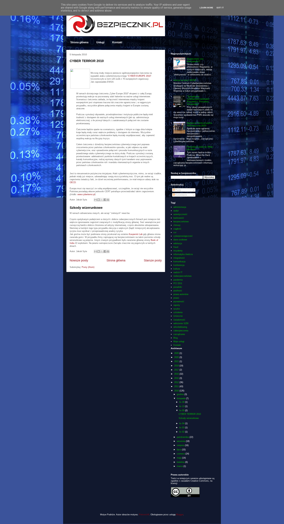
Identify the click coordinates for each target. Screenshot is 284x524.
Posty (178, 190)
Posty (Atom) (88, 267)
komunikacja (179, 261)
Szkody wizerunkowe (86, 207)
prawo (176, 298)
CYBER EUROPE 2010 (139, 76)
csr (174, 232)
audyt (176, 210)
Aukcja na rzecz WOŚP (184, 80)
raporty (176, 305)
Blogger (179, 514)
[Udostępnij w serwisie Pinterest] (108, 199)
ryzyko (176, 308)
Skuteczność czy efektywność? (195, 60)
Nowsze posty (79, 260)
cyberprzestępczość (183, 236)
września (181, 441)
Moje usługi (178, 341)
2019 (176, 365)
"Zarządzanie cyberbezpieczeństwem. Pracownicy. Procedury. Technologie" (198, 100)
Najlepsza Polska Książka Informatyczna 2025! (199, 124)
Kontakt (117, 42)
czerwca (181, 453)
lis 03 (182, 427)
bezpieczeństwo (181, 221)
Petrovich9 (144, 514)
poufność (177, 290)
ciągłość (177, 229)
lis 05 (182, 410)
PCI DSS (177, 283)
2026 (176, 353)
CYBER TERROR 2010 (87, 61)
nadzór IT (177, 272)
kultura (176, 269)
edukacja (177, 243)
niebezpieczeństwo (182, 276)
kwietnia (181, 462)
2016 (176, 374)
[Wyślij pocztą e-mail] (95, 199)
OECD (73, 182)
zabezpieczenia (180, 330)
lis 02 (182, 432)
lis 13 (182, 406)
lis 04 (182, 423)
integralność (179, 258)
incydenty (178, 250)
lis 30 (182, 402)
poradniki (177, 287)
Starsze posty (153, 260)
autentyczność (180, 214)
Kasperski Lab (136, 234)
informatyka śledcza (183, 254)
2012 (176, 382)
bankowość (178, 218)
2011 (176, 386)
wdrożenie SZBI (181, 323)
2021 (176, 361)
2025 (176, 357)
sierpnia (181, 445)
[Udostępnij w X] (101, 199)
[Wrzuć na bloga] (98, 199)
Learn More (206, 7)
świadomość (179, 320)
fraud (175, 247)
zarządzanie (179, 334)
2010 (176, 390)
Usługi (100, 42)
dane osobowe (180, 239)
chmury (176, 225)
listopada (181, 398)
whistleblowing (180, 327)
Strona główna (79, 42)
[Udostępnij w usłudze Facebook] (104, 199)
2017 (176, 370)
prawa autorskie (180, 294)
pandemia (178, 280)
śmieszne (178, 316)
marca (180, 466)
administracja (179, 207)
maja (179, 458)
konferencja (178, 265)
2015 (176, 378)
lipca (179, 449)
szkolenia (177, 312)
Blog (175, 338)
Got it (220, 7)
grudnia (180, 394)
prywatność (178, 301)
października (183, 437)
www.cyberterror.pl (86, 194)
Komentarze (181, 195)
